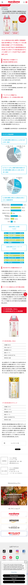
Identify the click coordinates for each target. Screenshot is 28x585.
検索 (2, 2)
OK (14, 582)
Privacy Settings (14, 575)
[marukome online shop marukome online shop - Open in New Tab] (14, 514)
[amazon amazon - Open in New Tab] (14, 520)
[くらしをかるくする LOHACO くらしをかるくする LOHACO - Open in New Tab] (14, 527)
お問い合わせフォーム (14, 463)
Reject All (14, 578)
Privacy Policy (14, 572)
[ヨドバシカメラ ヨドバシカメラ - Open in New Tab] (14, 533)
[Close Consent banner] (26, 562)
